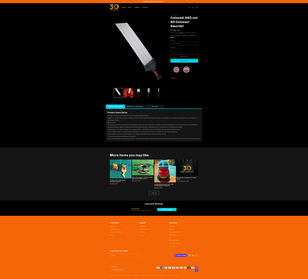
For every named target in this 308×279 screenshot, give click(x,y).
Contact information (173, 275)
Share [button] (173, 78)
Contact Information (116, 232)
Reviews (155, 106)
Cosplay (171, 229)
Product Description (115, 106)
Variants (172, 40)
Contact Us (142, 226)
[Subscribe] (137, 255)
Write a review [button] (167, 209)
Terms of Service (115, 229)
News (111, 235)
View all (154, 193)
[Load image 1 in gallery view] (118, 92)
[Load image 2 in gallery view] (128, 92)
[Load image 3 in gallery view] (138, 92)
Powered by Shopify (127, 275)
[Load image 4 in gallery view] (148, 92)
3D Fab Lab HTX (117, 275)
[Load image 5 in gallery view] (158, 92)
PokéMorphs (173, 235)
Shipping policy (163, 275)
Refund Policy (143, 229)
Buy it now (184, 61)
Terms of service (154, 275)
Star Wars (172, 246)
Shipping (181, 32)
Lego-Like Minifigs (174, 232)
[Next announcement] (197, 1)
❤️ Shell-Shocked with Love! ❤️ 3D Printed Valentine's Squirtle (163, 185)
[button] (130, 7)
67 (170, 237)
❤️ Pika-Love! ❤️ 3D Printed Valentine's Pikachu (117, 181)
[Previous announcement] (110, 1)
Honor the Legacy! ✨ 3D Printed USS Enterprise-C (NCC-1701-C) (142, 178)
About (112, 226)
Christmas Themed (175, 243)
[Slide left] (111, 93)
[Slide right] (165, 93)
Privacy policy (144, 275)
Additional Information (135, 106)
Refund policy (136, 275)
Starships (172, 226)
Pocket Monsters (174, 240)
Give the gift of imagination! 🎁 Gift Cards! (186, 178)
